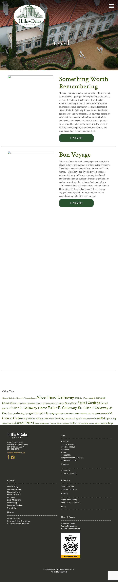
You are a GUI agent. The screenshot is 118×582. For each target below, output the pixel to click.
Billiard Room (83, 398)
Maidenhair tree (88, 419)
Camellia (17, 403)
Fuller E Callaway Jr (97, 408)
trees (77, 423)
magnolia (78, 418)
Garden (7, 413)
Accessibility (66, 455)
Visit (63, 435)
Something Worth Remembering (83, 83)
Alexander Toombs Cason (26, 398)
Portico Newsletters (69, 526)
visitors (97, 423)
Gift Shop (11, 497)
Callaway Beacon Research (18, 524)
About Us (65, 441)
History (10, 512)
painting (111, 418)
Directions (65, 449)
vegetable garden (87, 423)
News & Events (68, 517)
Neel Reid (100, 418)
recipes (4, 423)
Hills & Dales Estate (29, 17)
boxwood (100, 398)
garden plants (38, 413)
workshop (107, 423)
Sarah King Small (63, 423)
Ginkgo (52, 413)
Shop (63, 506)
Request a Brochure (15, 505)
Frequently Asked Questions (72, 458)
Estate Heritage (13, 518)
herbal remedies (81, 414)
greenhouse (61, 413)
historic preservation (97, 413)
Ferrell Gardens (89, 403)
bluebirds (92, 398)
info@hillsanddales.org (16, 453)
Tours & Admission (68, 444)
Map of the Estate (14, 489)
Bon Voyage (75, 154)
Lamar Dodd (69, 419)
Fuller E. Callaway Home (29, 408)
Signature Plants (13, 492)
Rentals (64, 493)
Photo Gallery (12, 487)
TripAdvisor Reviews (69, 460)
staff (71, 423)
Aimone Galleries (9, 398)
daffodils (61, 403)
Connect (65, 464)
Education (65, 480)
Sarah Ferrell (24, 423)
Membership (12, 503)
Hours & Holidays (68, 447)
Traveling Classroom (69, 489)
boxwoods (8, 403)
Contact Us (65, 471)
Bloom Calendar (13, 494)
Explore (10, 480)
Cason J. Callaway (28, 403)
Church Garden (52, 403)
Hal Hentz (70, 414)
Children (64, 452)
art (76, 397)
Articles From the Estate (70, 529)
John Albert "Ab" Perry (54, 419)
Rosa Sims (11, 423)
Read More (76, 138)
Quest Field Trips (68, 487)
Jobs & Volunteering (69, 473)
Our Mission (12, 508)
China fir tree (41, 403)
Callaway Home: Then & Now (19, 521)
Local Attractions (14, 500)
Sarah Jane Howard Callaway (45, 423)
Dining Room (71, 403)
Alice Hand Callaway (55, 397)
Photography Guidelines (70, 502)
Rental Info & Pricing (69, 500)
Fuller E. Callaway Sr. (65, 408)
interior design (35, 418)
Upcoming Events (68, 523)
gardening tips (21, 413)
